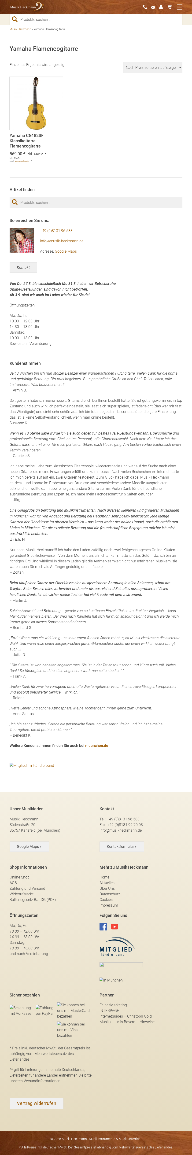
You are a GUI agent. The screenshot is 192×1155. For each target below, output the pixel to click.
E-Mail (154, 7)
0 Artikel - (170, 7)
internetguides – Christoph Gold (126, 1016)
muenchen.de (96, 745)
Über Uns (107, 888)
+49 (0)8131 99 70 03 (125, 825)
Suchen (16, 19)
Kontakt (23, 267)
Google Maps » (29, 846)
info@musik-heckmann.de (61, 241)
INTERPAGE (109, 1010)
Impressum (109, 905)
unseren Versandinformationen (35, 1081)
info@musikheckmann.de (121, 830)
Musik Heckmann (20, 29)
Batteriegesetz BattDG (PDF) (33, 899)
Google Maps (66, 251)
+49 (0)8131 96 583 (56, 231)
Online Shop (20, 877)
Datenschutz (110, 894)
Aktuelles (107, 883)
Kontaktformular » (122, 846)
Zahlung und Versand (27, 888)
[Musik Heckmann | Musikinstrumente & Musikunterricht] (27, 7)
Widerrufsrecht (21, 894)
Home (104, 877)
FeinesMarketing (113, 1005)
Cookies (106, 899)
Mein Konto (162, 7)
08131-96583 (146, 7)
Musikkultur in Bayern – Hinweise (127, 1022)
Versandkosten (22, 161)
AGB (13, 883)
